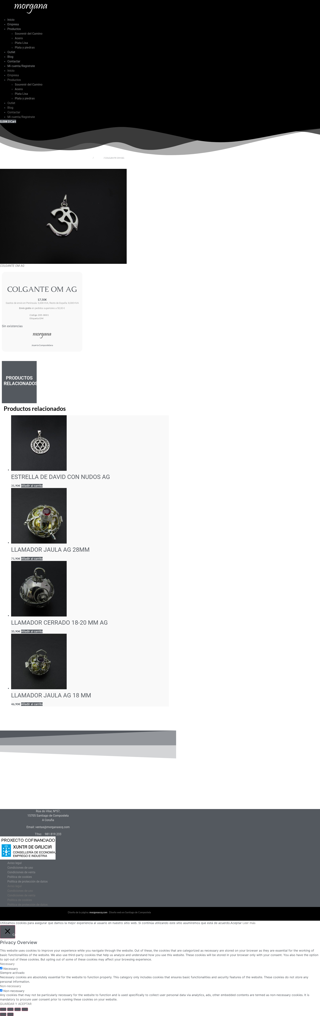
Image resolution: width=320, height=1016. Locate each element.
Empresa (13, 24)
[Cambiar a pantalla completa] (10, 1009)
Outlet (11, 52)
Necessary (10, 968)
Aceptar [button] (236, 923)
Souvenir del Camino (28, 33)
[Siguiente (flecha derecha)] (10, 1014)
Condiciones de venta (21, 872)
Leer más (249, 923)
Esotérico (98, 157)
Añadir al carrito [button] (32, 485)
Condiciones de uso (20, 867)
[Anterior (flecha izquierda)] (3, 1014)
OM (41, 318)
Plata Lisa (21, 43)
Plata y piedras (25, 47)
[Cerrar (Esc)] (25, 1009)
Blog (10, 57)
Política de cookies (19, 877)
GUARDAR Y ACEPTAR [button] (15, 1004)
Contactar (13, 61)
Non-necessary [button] (10, 986)
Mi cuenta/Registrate (21, 66)
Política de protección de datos (27, 881)
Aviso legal (14, 863)
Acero (19, 38)
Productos (14, 29)
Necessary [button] (7, 964)
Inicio (10, 19)
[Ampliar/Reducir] (3, 1009)
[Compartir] (17, 1009)
